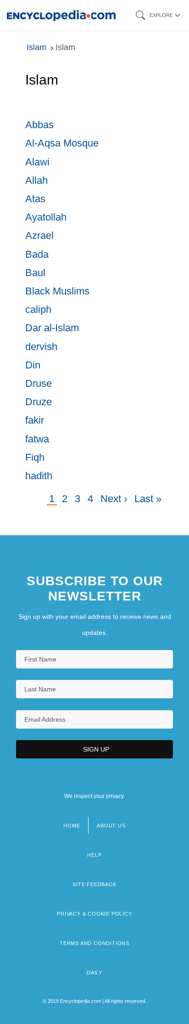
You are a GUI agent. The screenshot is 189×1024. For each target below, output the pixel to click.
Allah (36, 180)
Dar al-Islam (52, 328)
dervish (41, 346)
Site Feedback (94, 884)
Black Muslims (57, 291)
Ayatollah (46, 217)
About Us (111, 825)
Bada (37, 254)
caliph (38, 309)
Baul (35, 272)
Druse (38, 383)
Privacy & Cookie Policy (94, 914)
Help (94, 855)
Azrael (39, 235)
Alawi (37, 162)
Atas (35, 198)
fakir (34, 420)
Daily (94, 972)
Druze (38, 401)
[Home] (61, 15)
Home (71, 825)
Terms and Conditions (94, 943)
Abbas (39, 124)
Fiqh (34, 457)
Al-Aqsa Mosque (62, 143)
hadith (38, 475)
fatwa (37, 439)
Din (32, 365)
